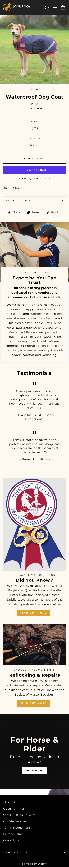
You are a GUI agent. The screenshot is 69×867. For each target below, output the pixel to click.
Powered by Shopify (34, 863)
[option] (34, 754)
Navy (33, 145)
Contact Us (11, 840)
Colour (34, 138)
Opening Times (14, 808)
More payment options (35, 178)
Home (33, 89)
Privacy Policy (13, 833)
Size (34, 121)
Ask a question (18, 200)
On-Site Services (14, 821)
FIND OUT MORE (33, 612)
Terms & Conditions (16, 827)
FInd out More (33, 703)
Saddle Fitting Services (19, 814)
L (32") (33, 128)
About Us (9, 802)
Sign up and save (17, 852)
